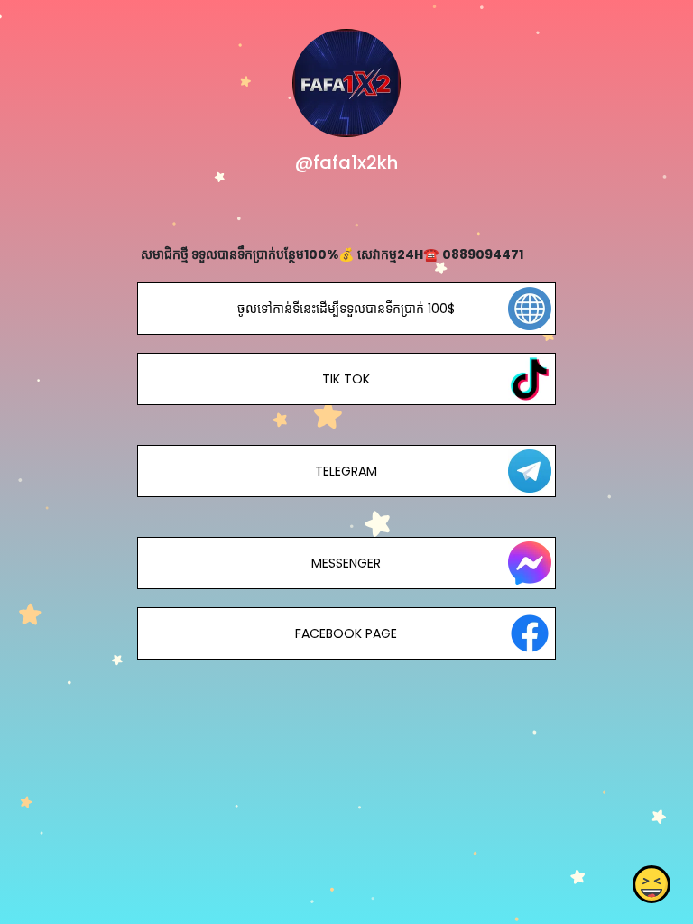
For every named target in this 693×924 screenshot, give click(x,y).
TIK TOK (346, 379)
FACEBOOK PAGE (346, 633)
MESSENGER (346, 563)
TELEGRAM (346, 471)
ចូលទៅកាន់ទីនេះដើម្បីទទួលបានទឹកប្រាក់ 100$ (346, 309)
